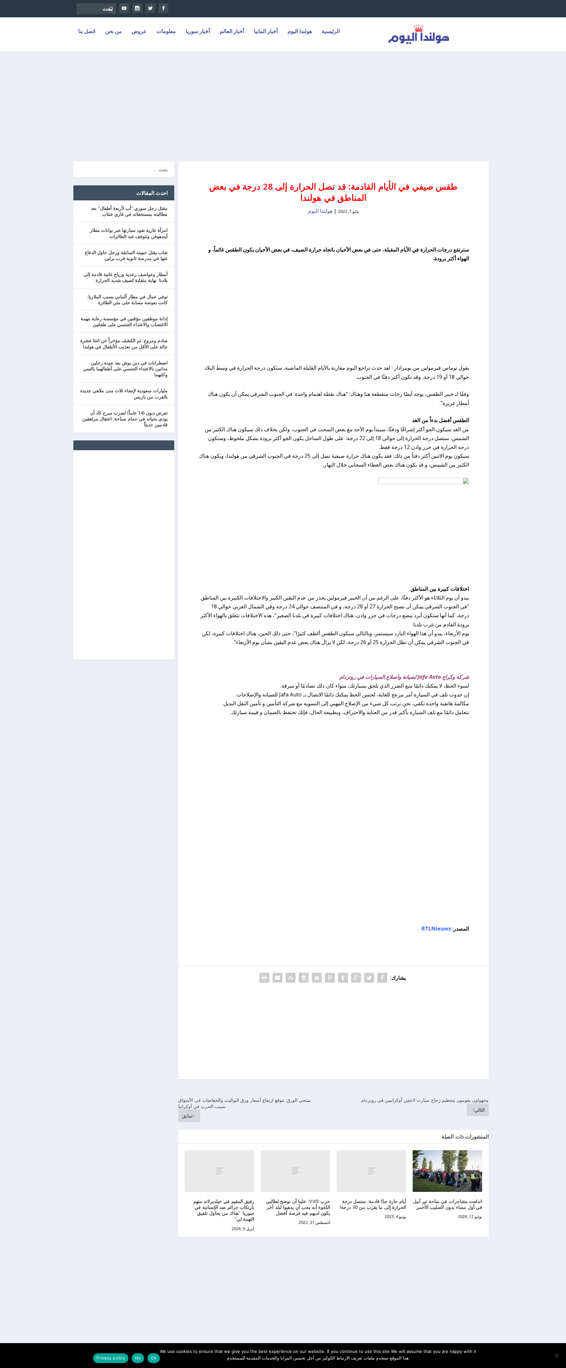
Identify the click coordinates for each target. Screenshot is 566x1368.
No (138, 1357)
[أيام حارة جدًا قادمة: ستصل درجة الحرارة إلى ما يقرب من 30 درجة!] (371, 1171)
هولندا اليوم (300, 31)
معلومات (166, 31)
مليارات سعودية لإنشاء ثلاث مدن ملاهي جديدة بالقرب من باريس (124, 393)
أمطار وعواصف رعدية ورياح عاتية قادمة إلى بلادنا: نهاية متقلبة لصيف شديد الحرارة (126, 277)
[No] (557, 1355)
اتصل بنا (86, 31)
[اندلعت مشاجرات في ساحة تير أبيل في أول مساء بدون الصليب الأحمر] (447, 1171)
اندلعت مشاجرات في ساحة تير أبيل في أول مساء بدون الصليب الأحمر (447, 1204)
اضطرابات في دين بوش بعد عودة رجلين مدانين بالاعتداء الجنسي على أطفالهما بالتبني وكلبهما (125, 369)
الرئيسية (331, 31)
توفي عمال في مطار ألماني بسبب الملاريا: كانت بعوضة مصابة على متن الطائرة (127, 299)
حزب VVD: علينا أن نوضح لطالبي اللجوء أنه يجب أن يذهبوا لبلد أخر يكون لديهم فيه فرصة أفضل (298, 1207)
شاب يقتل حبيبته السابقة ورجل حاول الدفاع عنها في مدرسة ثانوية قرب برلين (126, 255)
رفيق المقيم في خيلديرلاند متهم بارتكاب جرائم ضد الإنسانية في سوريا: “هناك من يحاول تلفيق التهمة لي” (223, 1210)
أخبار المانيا (266, 31)
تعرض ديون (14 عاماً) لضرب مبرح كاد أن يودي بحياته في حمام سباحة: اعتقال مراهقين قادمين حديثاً (125, 419)
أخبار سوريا (198, 31)
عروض (139, 31)
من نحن (113, 31)
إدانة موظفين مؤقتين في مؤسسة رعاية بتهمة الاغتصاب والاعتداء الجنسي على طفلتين (124, 321)
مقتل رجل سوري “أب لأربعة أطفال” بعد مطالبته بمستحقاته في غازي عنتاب (129, 211)
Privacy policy (110, 1357)
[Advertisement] (283, 102)
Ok (154, 1357)
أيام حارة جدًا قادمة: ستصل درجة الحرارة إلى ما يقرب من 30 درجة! (373, 1204)
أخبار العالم (232, 31)
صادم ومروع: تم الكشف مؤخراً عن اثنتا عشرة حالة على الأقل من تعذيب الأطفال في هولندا (124, 343)
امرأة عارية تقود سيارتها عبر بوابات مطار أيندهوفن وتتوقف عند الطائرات (129, 233)
